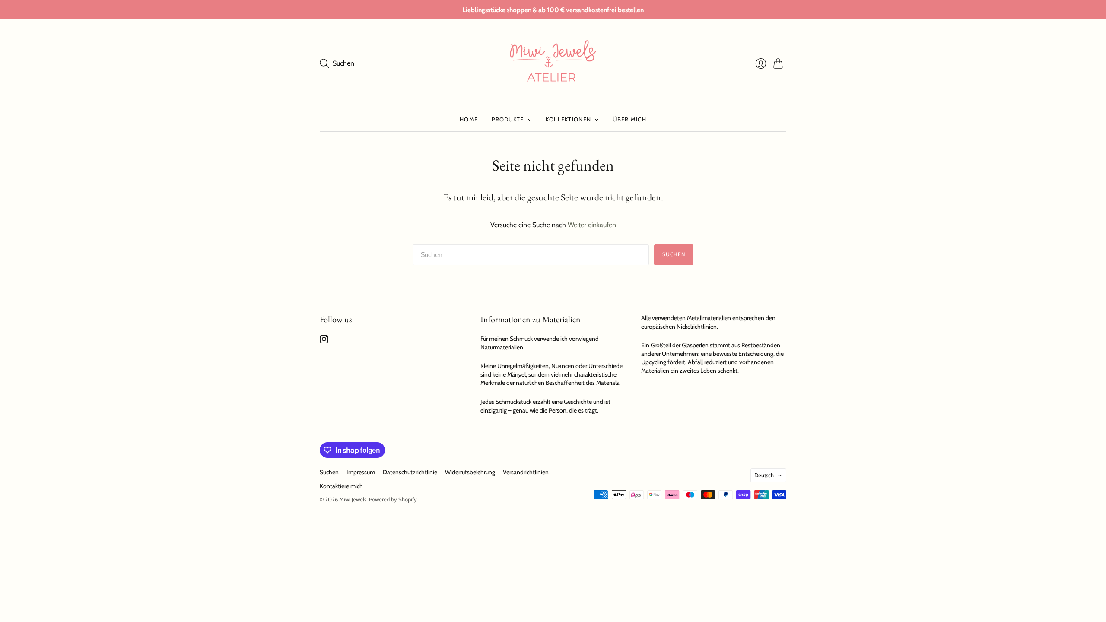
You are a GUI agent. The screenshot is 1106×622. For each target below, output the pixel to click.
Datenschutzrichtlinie (410, 472)
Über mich (629, 119)
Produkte (508, 119)
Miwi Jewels (352, 499)
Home (469, 119)
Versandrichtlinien (526, 472)
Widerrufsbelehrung (470, 472)
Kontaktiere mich (341, 486)
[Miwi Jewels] (553, 63)
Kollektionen (568, 119)
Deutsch (764, 475)
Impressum (360, 472)
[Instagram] (324, 341)
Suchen (673, 254)
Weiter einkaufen (592, 225)
